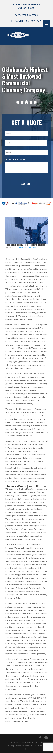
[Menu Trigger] (46, 24)
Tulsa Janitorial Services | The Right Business (25, 244)
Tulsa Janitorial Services (28, 247)
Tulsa (33, 745)
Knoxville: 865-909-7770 (26, 21)
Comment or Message (15, 159)
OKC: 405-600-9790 (26, 14)
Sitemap (10, 745)
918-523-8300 (26, 7)
